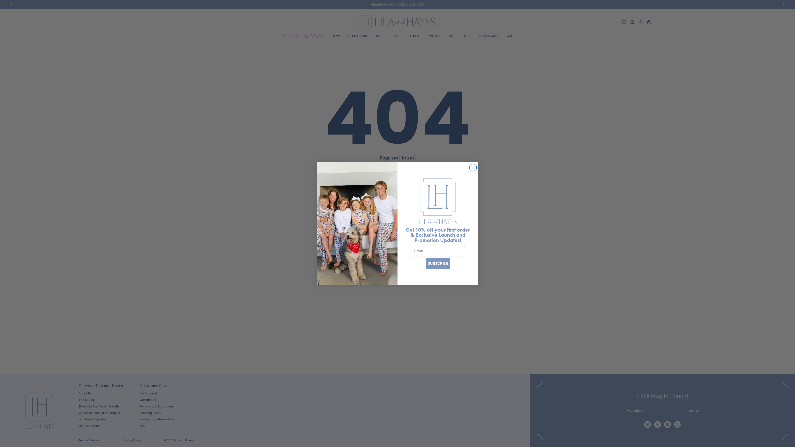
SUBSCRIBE (438, 263)
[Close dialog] (473, 167)
